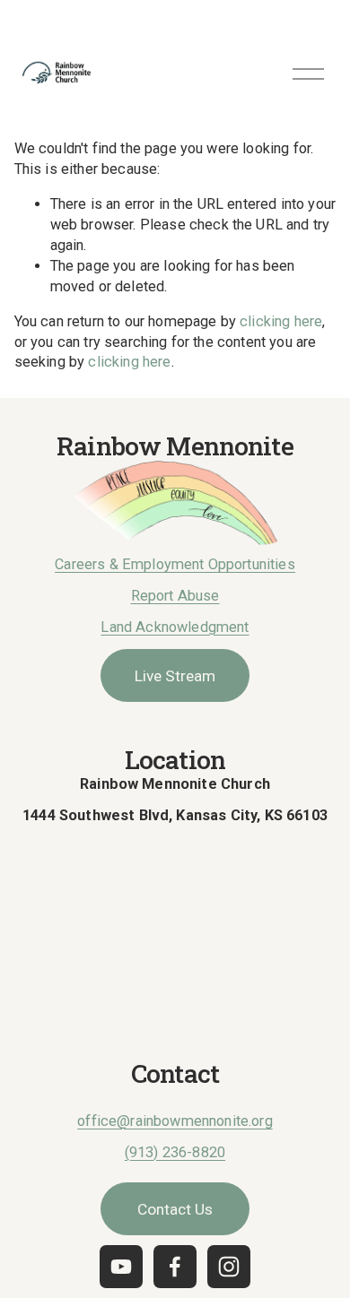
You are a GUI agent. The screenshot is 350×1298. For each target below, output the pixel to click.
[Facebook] (175, 1266)
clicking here (281, 321)
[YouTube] (121, 1266)
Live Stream (175, 676)
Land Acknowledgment (175, 627)
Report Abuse (175, 595)
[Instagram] (228, 1266)
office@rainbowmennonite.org (174, 1120)
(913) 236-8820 (175, 1152)
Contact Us (175, 1209)
